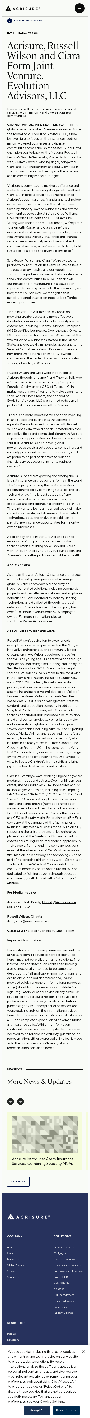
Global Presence (16, 1265)
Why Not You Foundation (55, 551)
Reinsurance (60, 1307)
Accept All (37, 1410)
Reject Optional (66, 1410)
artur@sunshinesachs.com (35, 921)
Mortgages (60, 1253)
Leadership (13, 1258)
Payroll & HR (61, 1277)
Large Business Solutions (67, 1265)
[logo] (22, 8)
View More (18, 1181)
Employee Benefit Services (68, 1271)
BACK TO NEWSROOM (28, 20)
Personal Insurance (64, 1247)
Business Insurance (64, 1258)
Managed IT (60, 1288)
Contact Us (13, 1277)
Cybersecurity (61, 1282)
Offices (11, 1271)
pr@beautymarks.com (58, 931)
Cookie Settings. (52, 1401)
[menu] (80, 8)
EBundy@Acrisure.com (59, 902)
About (10, 1247)
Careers (11, 1253)
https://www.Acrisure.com (33, 621)
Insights (11, 1333)
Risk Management (64, 1294)
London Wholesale (64, 1300)
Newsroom (13, 1339)
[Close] (83, 1351)
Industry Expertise (63, 1312)
